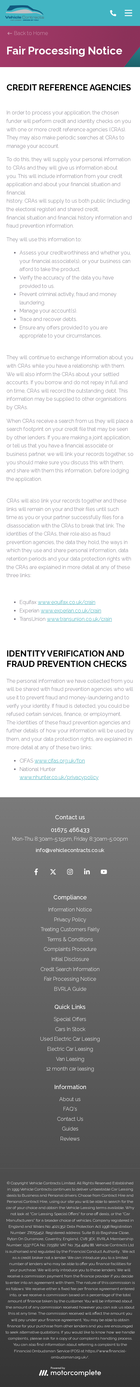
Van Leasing (70, 1059)
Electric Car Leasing (70, 1049)
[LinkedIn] (86, 873)
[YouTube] (103, 873)
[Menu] (128, 12)
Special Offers (70, 1019)
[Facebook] (36, 873)
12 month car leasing (70, 1069)
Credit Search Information (70, 969)
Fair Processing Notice (70, 979)
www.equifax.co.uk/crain (66, 602)
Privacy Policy (70, 920)
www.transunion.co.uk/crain (79, 619)
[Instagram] (70, 873)
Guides (70, 1129)
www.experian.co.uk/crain (71, 611)
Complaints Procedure (70, 949)
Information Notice (70, 910)
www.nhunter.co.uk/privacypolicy (59, 777)
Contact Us (70, 1119)
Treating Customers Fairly (70, 929)
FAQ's (70, 1109)
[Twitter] (53, 873)
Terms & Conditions (70, 939)
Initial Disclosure (70, 959)
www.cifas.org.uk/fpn (60, 761)
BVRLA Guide (70, 989)
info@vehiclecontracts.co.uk (70, 850)
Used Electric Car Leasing (70, 1039)
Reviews (70, 1139)
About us (70, 1099)
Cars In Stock (70, 1029)
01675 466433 (70, 829)
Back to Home (30, 33)
